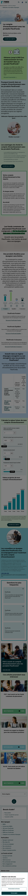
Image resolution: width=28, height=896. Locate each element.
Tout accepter (14, 893)
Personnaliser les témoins (14, 888)
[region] (14, 884)
